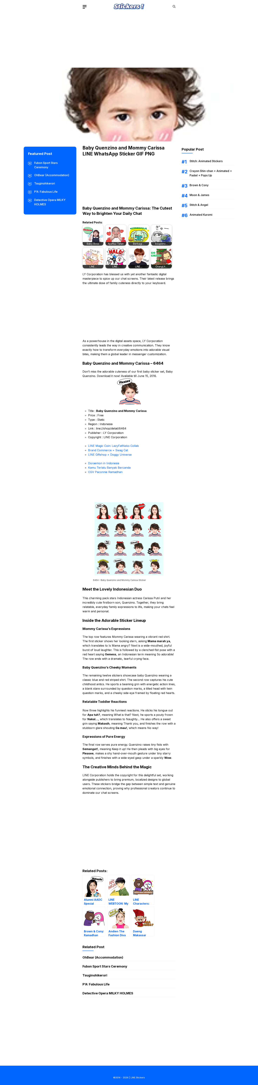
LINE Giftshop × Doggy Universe (110, 454)
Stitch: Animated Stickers (206, 161)
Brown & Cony (199, 185)
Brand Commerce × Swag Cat (108, 450)
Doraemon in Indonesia (103, 463)
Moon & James (199, 195)
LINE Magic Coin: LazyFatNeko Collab (113, 446)
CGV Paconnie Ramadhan (105, 472)
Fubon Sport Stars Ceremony (104, 966)
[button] (174, 6)
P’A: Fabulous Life (96, 984)
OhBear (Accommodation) (102, 957)
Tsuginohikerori (94, 975)
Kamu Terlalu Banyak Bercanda (109, 467)
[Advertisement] (129, 37)
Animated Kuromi (201, 214)
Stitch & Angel (199, 205)
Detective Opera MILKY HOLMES (107, 993)
